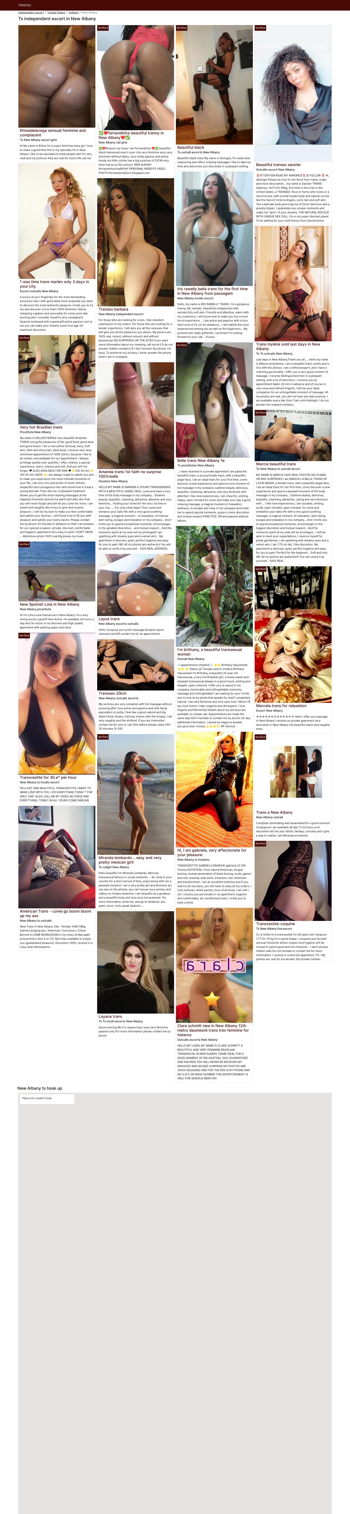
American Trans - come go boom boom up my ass (55, 913)
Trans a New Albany (274, 812)
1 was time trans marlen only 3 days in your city (54, 284)
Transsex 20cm (112, 693)
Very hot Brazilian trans (41, 427)
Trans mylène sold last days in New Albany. (288, 346)
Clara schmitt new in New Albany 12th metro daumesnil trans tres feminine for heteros (213, 1030)
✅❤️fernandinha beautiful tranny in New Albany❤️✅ (131, 135)
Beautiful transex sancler (278, 164)
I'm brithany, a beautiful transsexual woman (209, 651)
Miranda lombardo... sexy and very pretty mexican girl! (130, 859)
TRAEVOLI (24, 5)
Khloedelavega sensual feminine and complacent (53, 132)
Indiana (73, 12)
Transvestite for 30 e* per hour (48, 777)
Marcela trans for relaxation (281, 705)
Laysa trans (109, 619)
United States (56, 12)
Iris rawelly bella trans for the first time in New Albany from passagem (212, 291)
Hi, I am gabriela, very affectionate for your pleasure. (211, 852)
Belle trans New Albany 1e (201, 460)
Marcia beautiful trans (276, 464)
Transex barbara (113, 309)
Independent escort (31, 12)
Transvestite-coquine (275, 923)
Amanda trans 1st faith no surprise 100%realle (130, 474)
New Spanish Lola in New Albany (49, 604)
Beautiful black (190, 147)
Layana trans (110, 1016)
